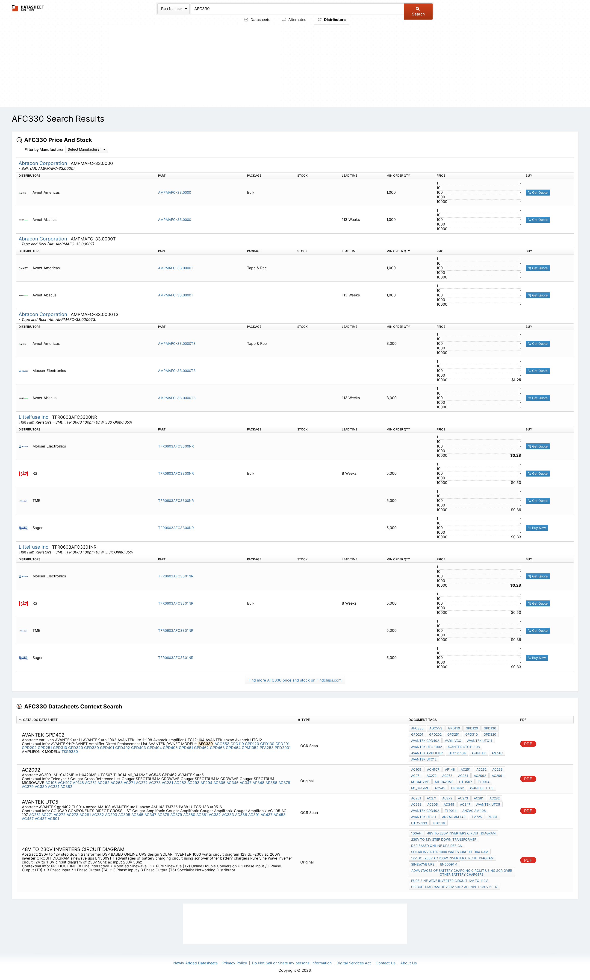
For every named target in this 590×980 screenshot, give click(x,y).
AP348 (258, 782)
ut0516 (439, 823)
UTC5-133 (419, 823)
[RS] (25, 473)
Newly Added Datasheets (195, 963)
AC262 (103, 782)
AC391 (254, 814)
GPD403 (138, 747)
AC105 (51, 782)
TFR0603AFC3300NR (176, 446)
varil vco (453, 741)
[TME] (25, 500)
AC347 (245, 782)
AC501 (53, 818)
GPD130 (267, 743)
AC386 (241, 814)
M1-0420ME (444, 782)
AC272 (142, 782)
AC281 (167, 782)
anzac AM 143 (454, 817)
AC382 (66, 786)
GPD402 (122, 747)
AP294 (206, 782)
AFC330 (417, 728)
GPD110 (237, 743)
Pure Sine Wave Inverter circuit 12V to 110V (449, 881)
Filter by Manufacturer (44, 149)
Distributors (334, 19)
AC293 (193, 782)
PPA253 (267, 747)
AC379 (28, 786)
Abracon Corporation (43, 163)
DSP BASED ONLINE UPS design (436, 846)
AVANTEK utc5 (481, 788)
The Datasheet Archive (28, 8)
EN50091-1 (448, 864)
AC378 (284, 782)
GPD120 (252, 743)
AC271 (129, 782)
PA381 (492, 817)
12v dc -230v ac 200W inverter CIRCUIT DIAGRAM (452, 858)
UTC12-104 (457, 753)
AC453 (280, 814)
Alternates (296, 19)
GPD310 (60, 747)
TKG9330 (70, 751)
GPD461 (186, 747)
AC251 (90, 782)
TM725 (476, 817)
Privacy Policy (234, 963)
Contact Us (385, 963)
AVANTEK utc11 (479, 741)
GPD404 (154, 747)
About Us (408, 963)
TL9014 (484, 782)
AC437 (266, 814)
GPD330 (91, 747)
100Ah (416, 833)
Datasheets (259, 19)
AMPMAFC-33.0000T (175, 268)
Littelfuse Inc (34, 417)
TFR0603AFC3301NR (175, 576)
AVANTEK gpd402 (425, 741)
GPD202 (29, 747)
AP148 (78, 782)
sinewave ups (422, 864)
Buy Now (538, 528)
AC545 (440, 788)
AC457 (28, 818)
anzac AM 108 (474, 811)
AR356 (271, 782)
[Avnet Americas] (25, 192)
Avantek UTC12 (424, 759)
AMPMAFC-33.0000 (174, 192)
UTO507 (465, 782)
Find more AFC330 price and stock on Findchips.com (295, 680)
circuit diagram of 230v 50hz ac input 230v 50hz (454, 887)
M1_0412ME (420, 788)
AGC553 (222, 743)
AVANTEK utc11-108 (464, 747)
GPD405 (170, 747)
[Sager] (25, 527)
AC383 (228, 814)
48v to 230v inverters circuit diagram (461, 833)
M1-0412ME (420, 782)
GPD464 (233, 747)
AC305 (219, 782)
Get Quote (539, 192)
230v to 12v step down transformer (443, 839)
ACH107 (65, 782)
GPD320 (75, 747)
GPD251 (45, 747)
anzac (497, 753)
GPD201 (282, 743)
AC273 (155, 782)
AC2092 (480, 776)
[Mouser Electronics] (25, 370)
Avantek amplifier (427, 753)
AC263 (117, 782)
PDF (528, 743)
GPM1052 (250, 747)
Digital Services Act (353, 963)
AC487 (41, 818)
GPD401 (107, 747)
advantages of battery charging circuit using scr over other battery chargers (461, 872)
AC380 (41, 786)
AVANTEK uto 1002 (426, 747)
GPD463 (217, 747)
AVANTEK (479, 753)
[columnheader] (156, 719)
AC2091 (498, 776)
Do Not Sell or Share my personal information (292, 963)
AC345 (233, 782)
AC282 (180, 782)
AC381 (53, 786)
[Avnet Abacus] (25, 219)
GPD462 (201, 747)
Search (418, 14)
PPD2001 (283, 747)
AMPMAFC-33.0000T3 (177, 343)
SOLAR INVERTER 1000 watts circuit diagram (449, 852)
